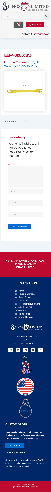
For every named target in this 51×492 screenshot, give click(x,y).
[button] (7, 34)
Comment (12, 164)
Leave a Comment (17, 62)
